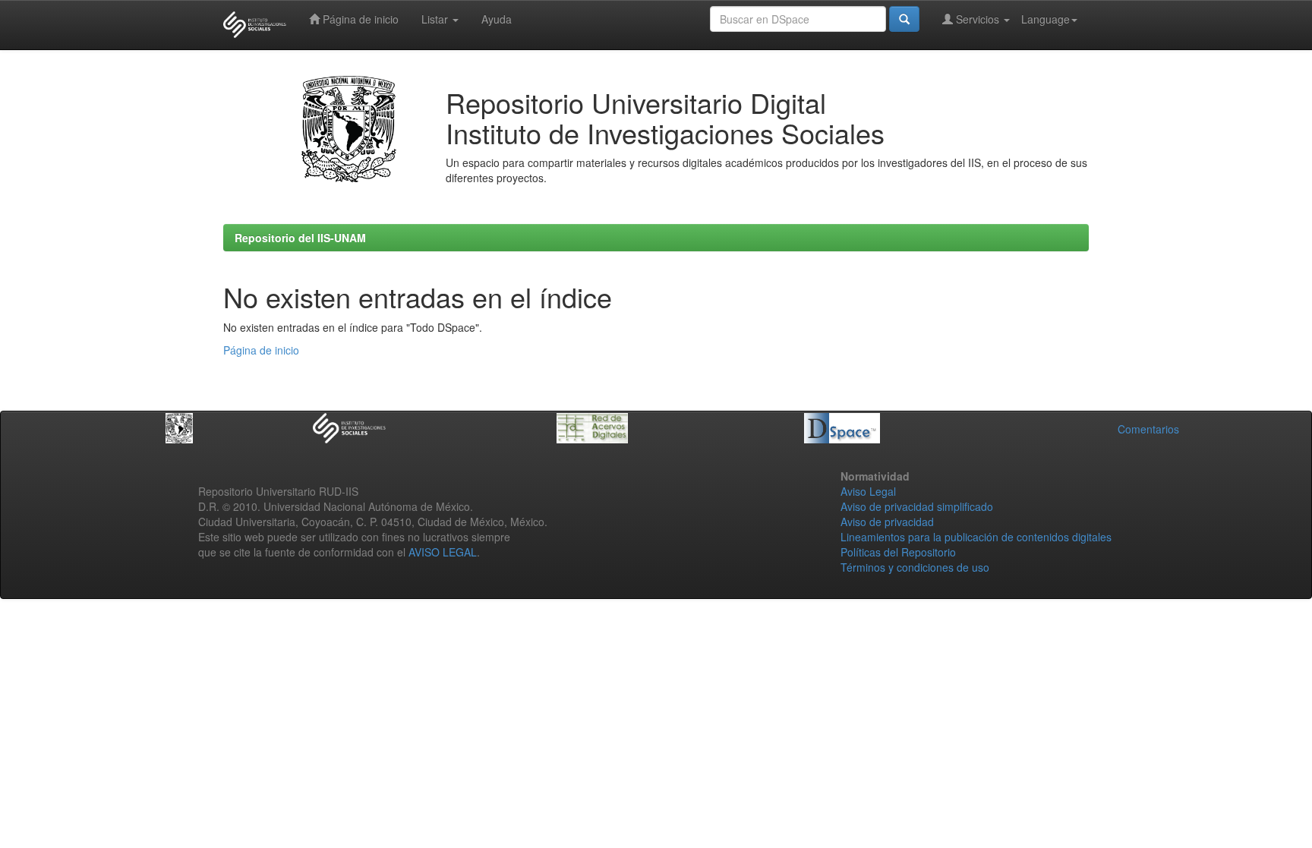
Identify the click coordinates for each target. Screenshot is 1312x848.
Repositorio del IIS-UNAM (300, 237)
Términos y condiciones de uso (914, 567)
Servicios (977, 19)
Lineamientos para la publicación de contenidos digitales (976, 536)
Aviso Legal (868, 491)
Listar (436, 19)
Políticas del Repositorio (898, 552)
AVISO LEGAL (442, 552)
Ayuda (496, 19)
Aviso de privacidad (887, 521)
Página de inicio (359, 19)
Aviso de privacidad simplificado (916, 506)
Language (1045, 19)
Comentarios (1148, 429)
